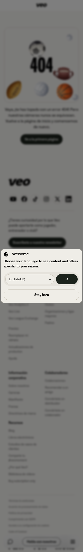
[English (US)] (67, 279)
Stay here (41, 295)
